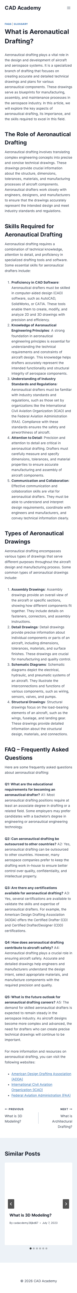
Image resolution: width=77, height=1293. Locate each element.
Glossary (21, 23)
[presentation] (38, 1185)
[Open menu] (68, 8)
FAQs (8, 23)
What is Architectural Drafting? (62, 1118)
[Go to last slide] (11, 1204)
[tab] (31, 1248)
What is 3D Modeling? (14, 1115)
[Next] (66, 1204)
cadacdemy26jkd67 (25, 1222)
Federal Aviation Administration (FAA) (41, 1095)
